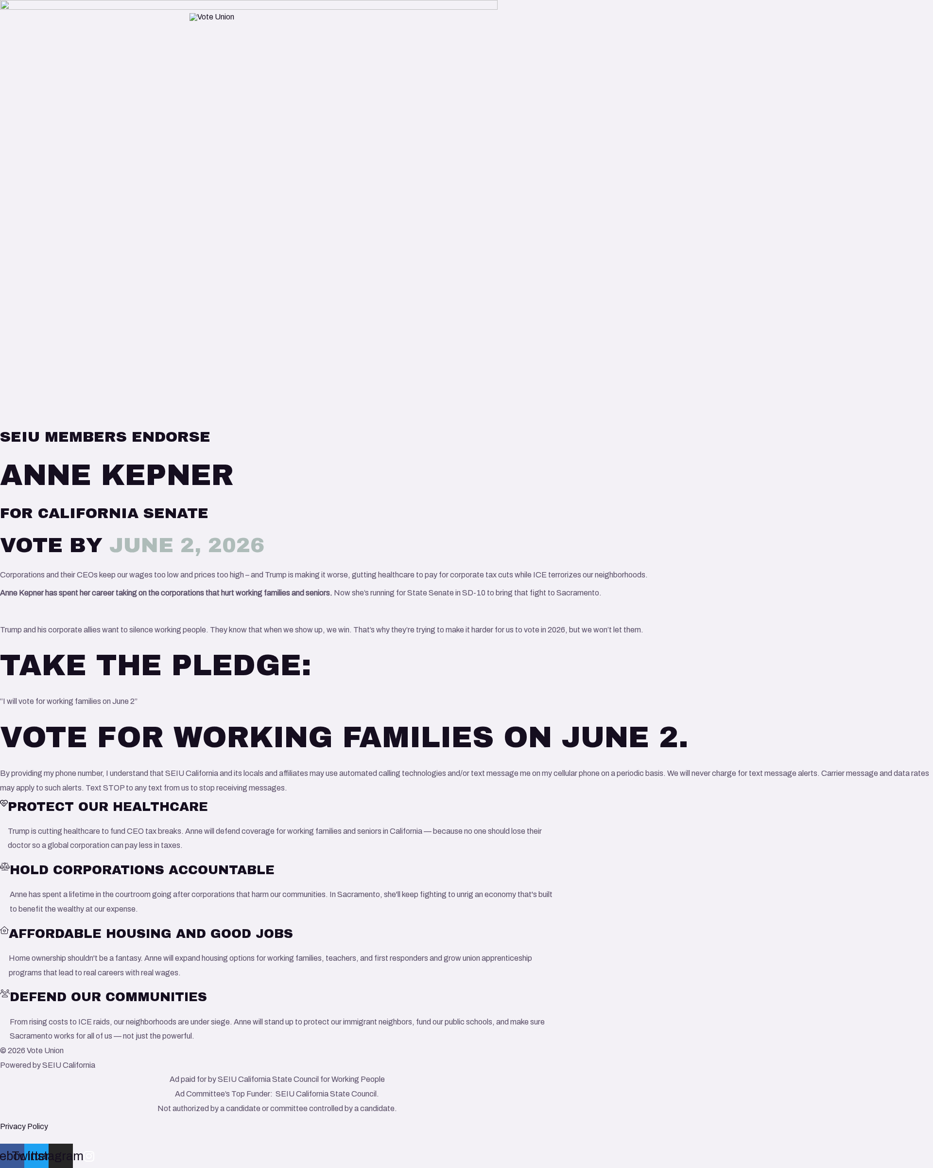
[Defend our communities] (5, 993)
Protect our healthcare (108, 806)
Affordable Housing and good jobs (151, 933)
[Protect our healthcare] (4, 803)
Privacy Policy (24, 1126)
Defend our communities (108, 997)
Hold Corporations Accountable (142, 870)
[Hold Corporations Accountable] (5, 867)
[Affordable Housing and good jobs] (4, 930)
